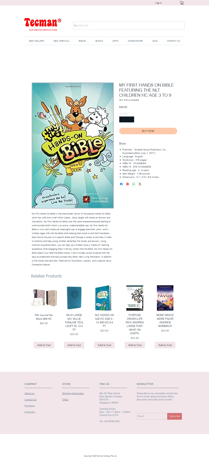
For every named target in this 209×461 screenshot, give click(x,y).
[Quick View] (44, 298)
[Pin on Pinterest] (127, 184)
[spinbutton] (127, 119)
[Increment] (132, 119)
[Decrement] (122, 119)
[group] (104, 318)
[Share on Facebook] (121, 184)
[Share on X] (140, 184)
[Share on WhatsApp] (134, 184)
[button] (182, 3)
